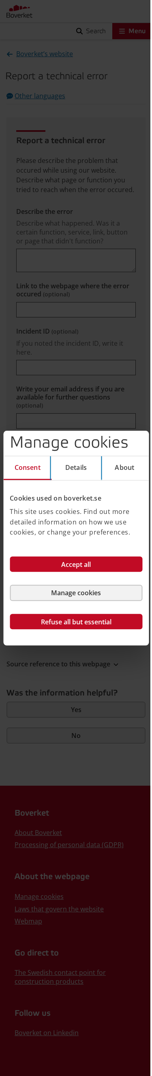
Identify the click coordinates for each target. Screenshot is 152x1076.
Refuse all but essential (76, 621)
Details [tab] (76, 467)
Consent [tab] (28, 467)
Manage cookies (76, 592)
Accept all (76, 564)
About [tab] (124, 467)
